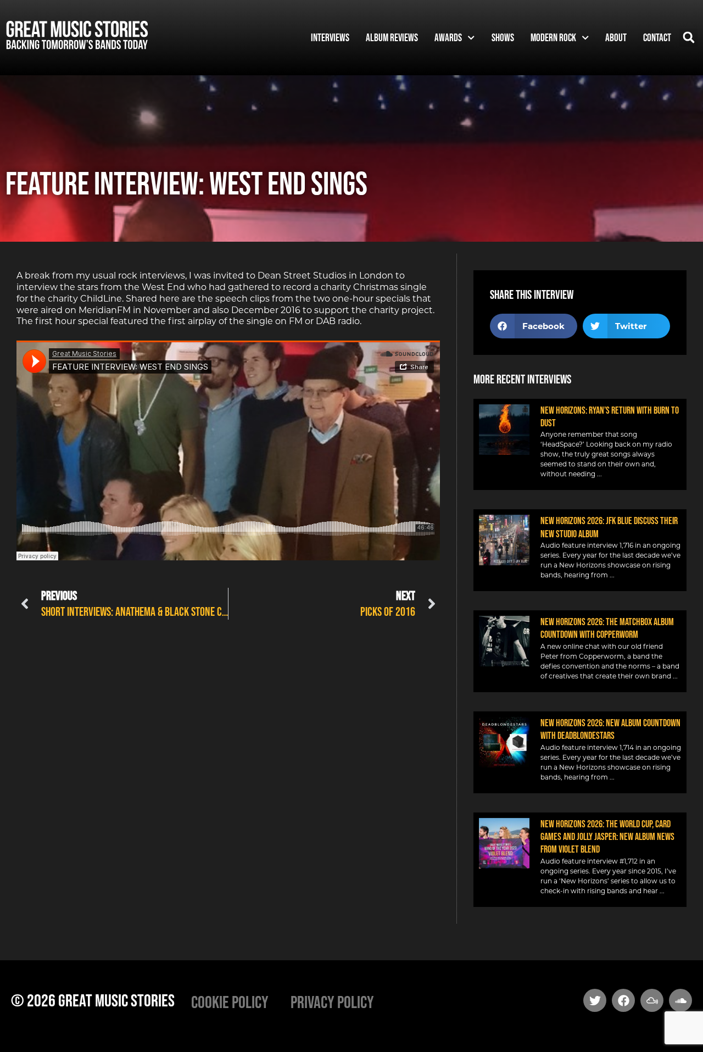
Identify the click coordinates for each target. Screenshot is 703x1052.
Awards (448, 37)
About (616, 37)
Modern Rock (553, 37)
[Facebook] (623, 1000)
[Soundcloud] (680, 1000)
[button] (688, 38)
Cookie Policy (230, 1001)
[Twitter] (594, 1000)
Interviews (330, 37)
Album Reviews (392, 37)
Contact (657, 37)
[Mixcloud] (651, 1000)
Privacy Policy (332, 1001)
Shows (503, 37)
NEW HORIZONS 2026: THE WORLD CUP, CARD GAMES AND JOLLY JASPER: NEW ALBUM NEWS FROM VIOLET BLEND (607, 837)
